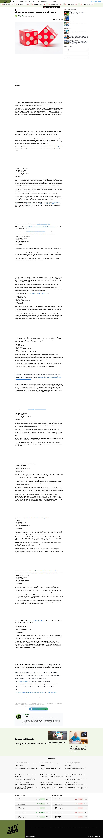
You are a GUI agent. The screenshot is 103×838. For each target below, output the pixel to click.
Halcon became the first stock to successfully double (36, 517)
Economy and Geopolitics (41, 1)
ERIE (56, 817)
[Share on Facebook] (54, 19)
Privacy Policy (76, 827)
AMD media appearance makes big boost (35, 231)
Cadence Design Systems (23, 811)
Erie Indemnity (58, 816)
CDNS (19, 813)
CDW (19, 807)
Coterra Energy (58, 798)
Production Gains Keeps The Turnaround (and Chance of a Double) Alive (42, 570)
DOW (56, 808)
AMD (19, 816)
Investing (15, 1)
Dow (56, 807)
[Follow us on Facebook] (88, 836)
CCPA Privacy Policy (86, 827)
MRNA (19, 799)
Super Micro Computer (22, 803)
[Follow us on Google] (62, 19)
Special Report (20, 9)
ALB (56, 804)
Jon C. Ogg (21, 15)
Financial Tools (52, 827)
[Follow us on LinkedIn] (92, 836)
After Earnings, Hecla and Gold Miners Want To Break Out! (41, 572)
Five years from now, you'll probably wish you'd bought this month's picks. (35, 692)
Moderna (20, 798)
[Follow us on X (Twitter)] (90, 836)
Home (32, 827)
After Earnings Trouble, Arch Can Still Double (39, 293)
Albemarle (57, 803)
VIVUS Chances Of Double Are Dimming (36, 620)
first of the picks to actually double (54, 146)
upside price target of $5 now (43, 224)
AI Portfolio (53, 1)
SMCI (18, 804)
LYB (56, 813)
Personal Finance (23, 1)
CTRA (56, 799)
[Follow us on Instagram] (97, 836)
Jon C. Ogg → (25, 716)
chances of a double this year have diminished (34, 666)
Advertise (94, 827)
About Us (37, 827)
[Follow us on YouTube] (95, 836)
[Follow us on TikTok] (99, 836)
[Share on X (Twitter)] (56, 19)
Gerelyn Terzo (71, 745)
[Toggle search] (89, 1)
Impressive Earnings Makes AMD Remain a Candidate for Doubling (41, 226)
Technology (31, 1)
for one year (25, 681)
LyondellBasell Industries (60, 811)
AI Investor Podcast (97, 1)
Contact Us (43, 827)
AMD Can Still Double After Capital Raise (37, 233)
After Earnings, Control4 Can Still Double (37, 409)
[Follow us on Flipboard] (59, 19)
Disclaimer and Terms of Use (64, 827)
